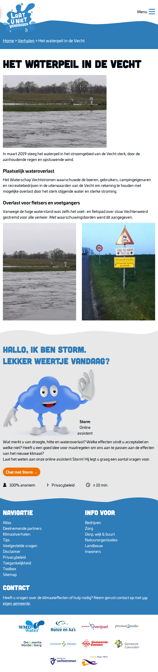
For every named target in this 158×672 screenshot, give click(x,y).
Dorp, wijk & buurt (100, 534)
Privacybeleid (63, 485)
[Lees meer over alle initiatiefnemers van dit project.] (79, 643)
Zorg (89, 528)
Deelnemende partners (22, 528)
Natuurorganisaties (101, 540)
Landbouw (94, 545)
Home (8, 40)
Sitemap (10, 574)
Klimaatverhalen (16, 534)
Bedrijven (93, 522)
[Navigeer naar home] (19, 17)
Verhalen (26, 40)
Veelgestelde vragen (20, 545)
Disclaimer (12, 551)
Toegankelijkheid (17, 563)
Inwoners (93, 551)
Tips (6, 540)
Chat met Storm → (21, 472)
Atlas (7, 522)
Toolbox (9, 568)
